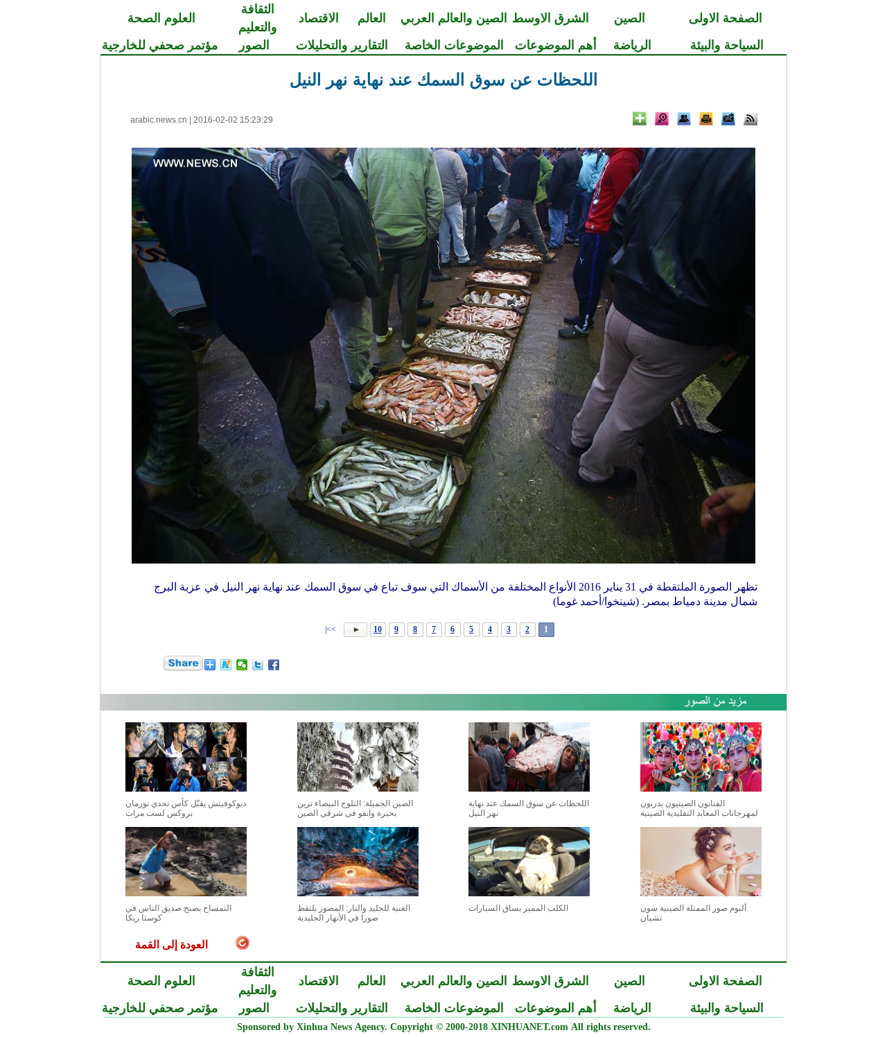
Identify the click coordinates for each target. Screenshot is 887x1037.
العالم (372, 18)
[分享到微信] (242, 664)
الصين (629, 18)
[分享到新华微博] (226, 664)
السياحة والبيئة (727, 45)
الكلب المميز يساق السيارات (518, 908)
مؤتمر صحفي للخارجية (160, 45)
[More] (640, 118)
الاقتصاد (319, 18)
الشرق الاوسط (550, 18)
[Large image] (662, 118)
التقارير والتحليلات (342, 45)
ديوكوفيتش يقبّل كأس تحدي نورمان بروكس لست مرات (185, 808)
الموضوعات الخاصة (454, 45)
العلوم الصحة (161, 18)
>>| (331, 629)
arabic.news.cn (158, 120)
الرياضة (632, 45)
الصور (254, 45)
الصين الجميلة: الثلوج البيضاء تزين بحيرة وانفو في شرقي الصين (355, 808)
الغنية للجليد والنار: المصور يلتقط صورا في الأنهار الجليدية (353, 913)
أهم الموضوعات (556, 45)
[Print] (706, 118)
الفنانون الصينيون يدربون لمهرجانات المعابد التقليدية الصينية (699, 808)
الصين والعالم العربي (454, 18)
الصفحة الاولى (725, 18)
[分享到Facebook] (274, 664)
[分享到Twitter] (258, 664)
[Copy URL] (684, 118)
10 (378, 629)
